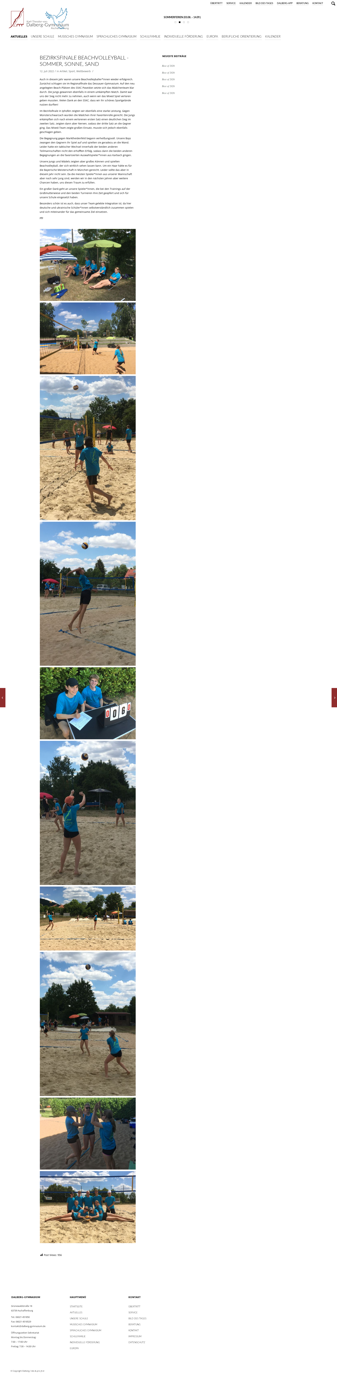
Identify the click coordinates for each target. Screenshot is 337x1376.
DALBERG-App (285, 3)
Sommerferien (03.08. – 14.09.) (182, 17)
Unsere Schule (79, 1319)
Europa (74, 1348)
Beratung (302, 3)
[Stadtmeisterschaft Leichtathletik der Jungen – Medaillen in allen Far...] (334, 697)
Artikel (63, 71)
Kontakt (317, 3)
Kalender (246, 3)
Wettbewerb (83, 71)
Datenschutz (136, 1342)
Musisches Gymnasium (83, 1325)
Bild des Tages (264, 3)
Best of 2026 (168, 65)
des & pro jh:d (37, 1371)
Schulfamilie (78, 1336)
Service (231, 3)
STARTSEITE (76, 1307)
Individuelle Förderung (85, 1342)
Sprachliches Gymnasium (85, 1330)
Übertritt (216, 3)
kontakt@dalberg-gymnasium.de (28, 1326)
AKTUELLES (76, 1313)
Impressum (134, 1336)
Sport (72, 71)
